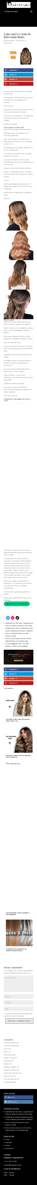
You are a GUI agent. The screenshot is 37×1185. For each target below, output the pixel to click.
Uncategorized (8, 1082)
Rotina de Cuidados (10, 1070)
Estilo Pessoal (8, 1055)
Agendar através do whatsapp (17, 604)
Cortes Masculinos (10, 1043)
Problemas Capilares (10, 1067)
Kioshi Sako (10, 40)
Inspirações (7, 1061)
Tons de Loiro (19, 40)
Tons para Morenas (10, 1079)
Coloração (8, 1142)
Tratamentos (9, 1148)
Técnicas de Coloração (11, 1073)
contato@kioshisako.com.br (13, 1165)
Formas (7, 1145)
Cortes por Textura (10, 1046)
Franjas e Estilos (9, 1058)
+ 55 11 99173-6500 (10, 1161)
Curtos (6, 1049)
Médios (6, 1064)
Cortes (7, 1139)
